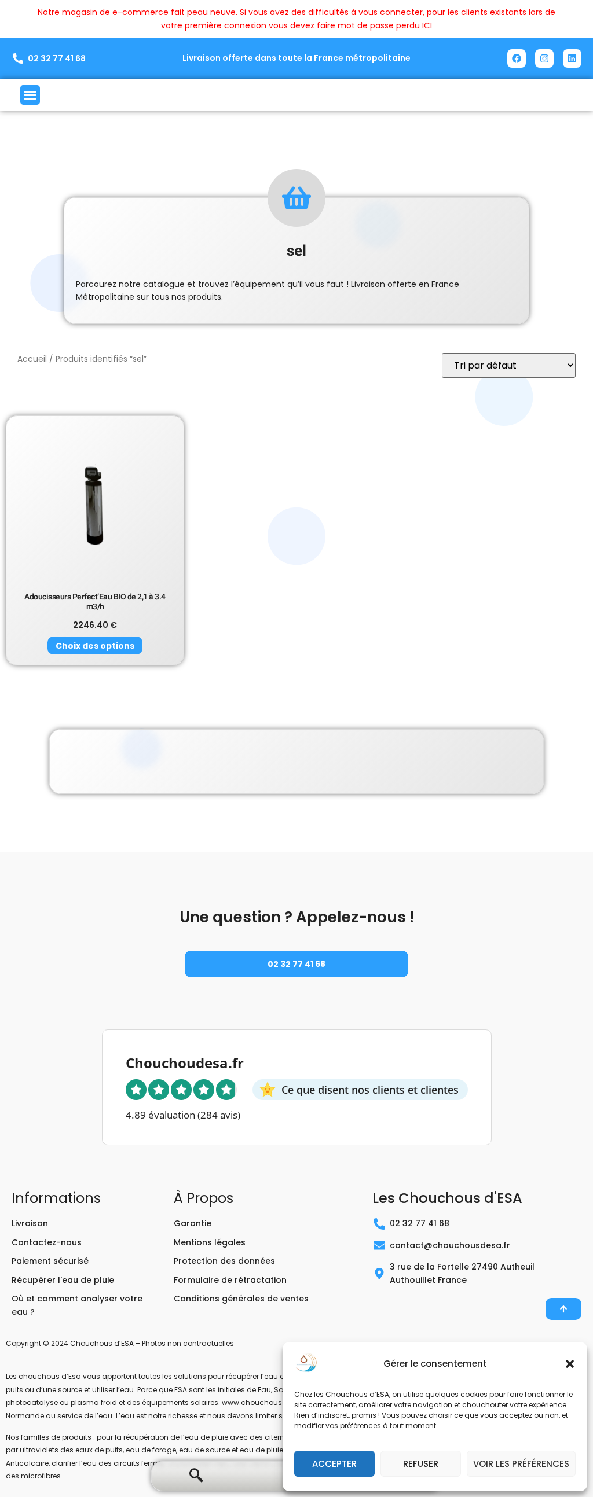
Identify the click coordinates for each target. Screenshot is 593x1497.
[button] (570, 1364)
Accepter (334, 1464)
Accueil (32, 359)
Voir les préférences (521, 1464)
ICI (427, 25)
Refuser (420, 1464)
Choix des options (95, 646)
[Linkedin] (572, 58)
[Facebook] (516, 58)
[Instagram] (544, 58)
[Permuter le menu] (30, 95)
